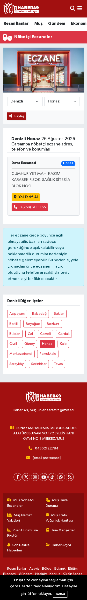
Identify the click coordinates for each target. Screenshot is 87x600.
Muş (38, 23)
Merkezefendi (20, 353)
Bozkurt (53, 324)
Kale (63, 344)
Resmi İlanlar (16, 23)
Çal (30, 334)
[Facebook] (18, 477)
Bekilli (13, 324)
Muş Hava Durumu (57, 502)
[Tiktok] (52, 477)
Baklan (59, 313)
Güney (29, 344)
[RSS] (70, 477)
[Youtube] (44, 477)
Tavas (58, 364)
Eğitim (73, 568)
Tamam (60, 594)
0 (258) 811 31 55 (33, 207)
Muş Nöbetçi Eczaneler (20, 502)
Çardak (64, 334)
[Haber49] (21, 8)
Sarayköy (16, 364)
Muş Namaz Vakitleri (19, 517)
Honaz (47, 344)
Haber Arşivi (61, 545)
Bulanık (59, 568)
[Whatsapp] (61, 477)
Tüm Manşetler (63, 530)
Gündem (56, 23)
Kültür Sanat (72, 574)
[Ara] (72, 9)
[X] (26, 477)
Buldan (14, 334)
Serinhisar (39, 364)
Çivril (13, 344)
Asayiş (34, 568)
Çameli (45, 334)
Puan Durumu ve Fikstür (22, 532)
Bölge (46, 568)
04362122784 (46, 448)
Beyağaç (33, 324)
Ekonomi (9, 574)
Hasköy (41, 574)
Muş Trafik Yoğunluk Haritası (59, 517)
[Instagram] (35, 477)
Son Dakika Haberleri (18, 547)
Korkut (55, 574)
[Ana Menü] (79, 9)
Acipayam (17, 313)
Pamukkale (48, 353)
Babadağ (39, 313)
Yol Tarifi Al (28, 197)
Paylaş (19, 116)
